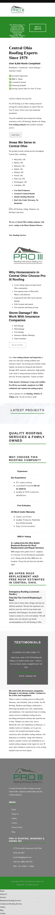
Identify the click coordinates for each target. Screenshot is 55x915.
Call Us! (15, 135)
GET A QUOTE (37, 28)
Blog (13, 832)
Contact (14, 823)
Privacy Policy (17, 827)
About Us (15, 814)
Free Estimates (24, 505)
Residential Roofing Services (10, 901)
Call (10, 394)
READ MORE (17, 345)
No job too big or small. (28, 397)
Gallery (14, 818)
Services (3, 897)
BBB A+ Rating (24, 536)
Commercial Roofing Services (11, 904)
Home (14, 810)
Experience (22, 471)
